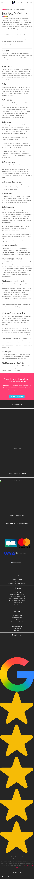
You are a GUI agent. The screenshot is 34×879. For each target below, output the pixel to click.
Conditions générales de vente (16, 583)
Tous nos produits (17, 615)
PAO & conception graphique (17, 598)
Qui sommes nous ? (17, 592)
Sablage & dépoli (17, 617)
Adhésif (17, 620)
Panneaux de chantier (17, 624)
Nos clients (17, 605)
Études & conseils (17, 602)
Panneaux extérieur (17, 626)
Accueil (4, 9)
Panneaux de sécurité (17, 622)
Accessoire (17, 630)
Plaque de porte (17, 628)
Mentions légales (17, 579)
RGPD (16, 581)
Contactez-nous (17, 607)
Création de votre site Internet (17, 600)
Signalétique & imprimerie (17, 594)
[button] (2, 2)
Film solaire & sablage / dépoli (17, 596)
